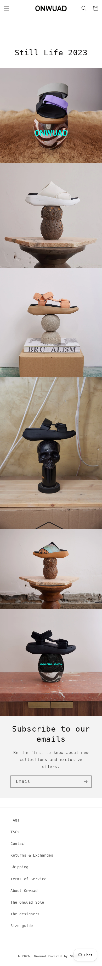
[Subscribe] (85, 782)
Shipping (19, 867)
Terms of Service (28, 879)
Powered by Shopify (66, 956)
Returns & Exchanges (31, 855)
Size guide (21, 926)
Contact (18, 844)
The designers (25, 914)
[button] (6, 8)
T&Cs (14, 832)
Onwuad (40, 956)
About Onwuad (23, 891)
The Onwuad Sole (27, 902)
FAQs (14, 820)
